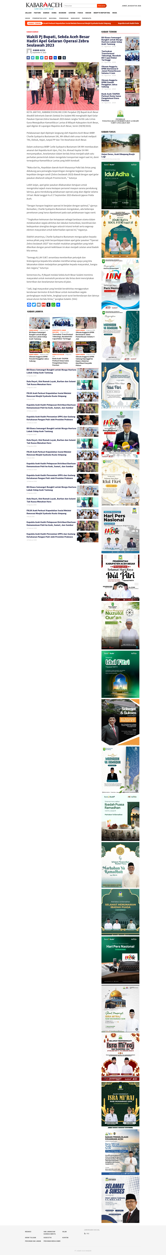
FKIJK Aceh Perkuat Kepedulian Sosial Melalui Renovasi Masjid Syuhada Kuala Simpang (49, 394)
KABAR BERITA (56, 330)
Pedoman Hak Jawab (33, 1241)
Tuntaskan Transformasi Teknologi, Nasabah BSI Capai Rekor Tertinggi (62, 336)
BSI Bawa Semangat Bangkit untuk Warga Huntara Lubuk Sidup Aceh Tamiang (38, 335)
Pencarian (101, 6)
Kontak (65, 1238)
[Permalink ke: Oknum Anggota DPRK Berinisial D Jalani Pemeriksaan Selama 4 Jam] (86, 323)
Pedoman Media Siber (52, 1241)
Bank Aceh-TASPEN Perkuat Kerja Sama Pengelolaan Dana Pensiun (60, 361)
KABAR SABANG (80, 330)
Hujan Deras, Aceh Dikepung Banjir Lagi (118, 155)
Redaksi (28, 1232)
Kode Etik (48, 1238)
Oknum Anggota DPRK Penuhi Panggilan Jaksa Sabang (39, 359)
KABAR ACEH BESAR (58, 354)
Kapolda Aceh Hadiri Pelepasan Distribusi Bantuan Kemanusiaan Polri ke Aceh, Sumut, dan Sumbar (59, 23)
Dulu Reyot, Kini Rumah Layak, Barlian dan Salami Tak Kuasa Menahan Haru (51, 383)
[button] (28, 57)
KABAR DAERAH (32, 32)
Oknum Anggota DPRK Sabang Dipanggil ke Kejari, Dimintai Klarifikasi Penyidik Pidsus (85, 361)
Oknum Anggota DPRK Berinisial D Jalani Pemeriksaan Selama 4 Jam (85, 335)
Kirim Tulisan (30, 1238)
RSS (88, 1234)
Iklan (64, 1232)
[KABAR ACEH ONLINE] (44, 5)
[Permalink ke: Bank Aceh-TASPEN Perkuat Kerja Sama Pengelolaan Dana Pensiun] (62, 347)
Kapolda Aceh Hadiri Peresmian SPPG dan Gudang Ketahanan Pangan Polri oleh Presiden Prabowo (51, 418)
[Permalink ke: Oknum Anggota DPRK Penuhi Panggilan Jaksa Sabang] (39, 347)
